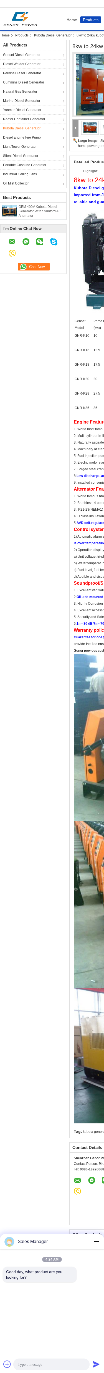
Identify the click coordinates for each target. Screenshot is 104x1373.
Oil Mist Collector (16, 183)
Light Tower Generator (20, 147)
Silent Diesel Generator (20, 156)
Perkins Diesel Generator (22, 73)
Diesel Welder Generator (21, 64)
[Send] (96, 1364)
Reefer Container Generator (24, 119)
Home (72, 20)
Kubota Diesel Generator (53, 35)
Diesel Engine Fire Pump (22, 137)
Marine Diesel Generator (21, 101)
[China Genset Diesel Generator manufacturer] (22, 18)
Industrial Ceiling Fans (20, 174)
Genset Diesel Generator (21, 55)
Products (90, 20)
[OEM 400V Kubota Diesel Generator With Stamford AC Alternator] (9, 211)
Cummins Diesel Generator (23, 82)
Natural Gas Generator (20, 91)
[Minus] (96, 1241)
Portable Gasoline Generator (24, 165)
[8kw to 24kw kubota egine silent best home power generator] (90, 128)
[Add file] (7, 1364)
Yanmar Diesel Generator (22, 110)
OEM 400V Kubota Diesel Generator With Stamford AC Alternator (40, 211)
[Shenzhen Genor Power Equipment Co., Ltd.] (76, 128)
